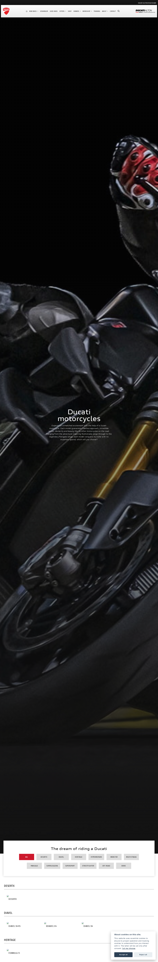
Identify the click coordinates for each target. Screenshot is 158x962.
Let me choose (128, 948)
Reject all (143, 955)
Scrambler (44, 11)
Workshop (87, 11)
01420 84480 (152, 3)
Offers (62, 11)
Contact (113, 11)
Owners (76, 11)
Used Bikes (54, 11)
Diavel (61, 857)
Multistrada (131, 857)
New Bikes (33, 11)
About (104, 11)
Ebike (123, 866)
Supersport (70, 866)
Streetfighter (88, 866)
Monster (114, 857)
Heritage (78, 857)
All (26, 857)
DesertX (44, 857)
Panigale (34, 866)
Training (97, 11)
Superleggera (52, 866)
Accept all (123, 955)
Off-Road (106, 866)
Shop (70, 11)
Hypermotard (96, 857)
